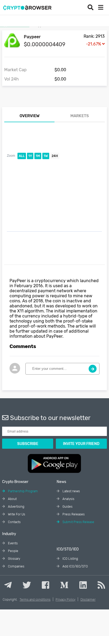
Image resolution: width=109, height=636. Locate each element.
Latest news (71, 491)
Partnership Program (22, 491)
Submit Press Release (78, 522)
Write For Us (16, 514)
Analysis (68, 499)
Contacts (14, 522)
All (22, 156)
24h (55, 156)
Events (12, 543)
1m (38, 156)
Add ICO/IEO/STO (75, 566)
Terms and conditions (35, 599)
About (12, 499)
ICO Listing (70, 559)
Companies (15, 566)
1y (30, 156)
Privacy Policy (65, 599)
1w (46, 156)
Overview (29, 115)
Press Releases (73, 514)
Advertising (15, 506)
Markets (79, 115)
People (12, 551)
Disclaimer (88, 599)
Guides (67, 506)
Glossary (13, 559)
